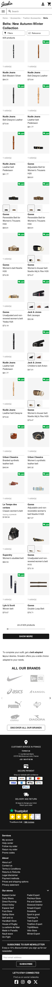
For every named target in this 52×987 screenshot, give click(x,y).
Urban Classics (10, 457)
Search (15, 11)
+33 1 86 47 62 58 (26, 759)
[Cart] (49, 4)
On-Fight (6, 936)
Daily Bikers (8, 898)
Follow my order (9, 846)
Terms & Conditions (11, 868)
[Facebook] (16, 982)
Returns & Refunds (11, 871)
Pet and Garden (34, 901)
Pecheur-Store (34, 898)
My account (7, 839)
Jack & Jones (34, 312)
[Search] (9, 11)
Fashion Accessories (32, 18)
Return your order (26, 805)
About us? (7, 862)
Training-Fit (32, 917)
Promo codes (8, 852)
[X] (35, 982)
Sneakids (31, 911)
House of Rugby (9, 924)
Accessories (15, 18)
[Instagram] (23, 982)
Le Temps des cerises (10, 506)
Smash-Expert (34, 907)
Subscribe (26, 963)
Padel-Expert (33, 895)
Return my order (9, 849)
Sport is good (33, 914)
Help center (7, 842)
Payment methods (10, 878)
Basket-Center (9, 895)
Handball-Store (9, 920)
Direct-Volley (8, 904)
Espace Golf (8, 907)
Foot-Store (7, 911)
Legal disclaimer (10, 875)
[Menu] (3, 11)
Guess (31, 163)
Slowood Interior (35, 904)
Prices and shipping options (15, 881)
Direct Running (9, 901)
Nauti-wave (7, 933)
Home (5, 18)
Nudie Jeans (9, 72)
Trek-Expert (32, 920)
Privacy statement (10, 884)
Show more (26, 636)
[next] (50, 698)
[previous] (2, 698)
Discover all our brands (26, 727)
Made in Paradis (10, 930)
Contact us (26, 751)
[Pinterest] (29, 982)
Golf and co (7, 917)
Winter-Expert (33, 933)
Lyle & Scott (9, 605)
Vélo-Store (32, 930)
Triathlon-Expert (34, 924)
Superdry (7, 554)
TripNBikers (32, 927)
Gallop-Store (8, 914)
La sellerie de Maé (11, 927)
